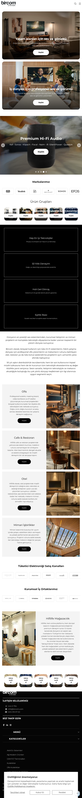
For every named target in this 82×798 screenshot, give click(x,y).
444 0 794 (12, 706)
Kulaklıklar (11, 763)
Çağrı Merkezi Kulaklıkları (17, 772)
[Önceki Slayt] (3, 145)
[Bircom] (8, 3)
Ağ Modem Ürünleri (15, 755)
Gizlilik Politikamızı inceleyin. (21, 786)
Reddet (62, 792)
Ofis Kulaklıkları (13, 767)
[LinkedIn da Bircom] (7, 725)
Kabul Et (40, 792)
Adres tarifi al (11, 680)
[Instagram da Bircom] (11, 725)
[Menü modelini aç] (80, 3)
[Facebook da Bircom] (4, 725)
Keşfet (41, 52)
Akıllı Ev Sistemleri (14, 750)
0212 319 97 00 (14, 712)
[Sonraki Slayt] (79, 145)
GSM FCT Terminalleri (16, 759)
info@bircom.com (15, 709)
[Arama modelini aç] (75, 3)
